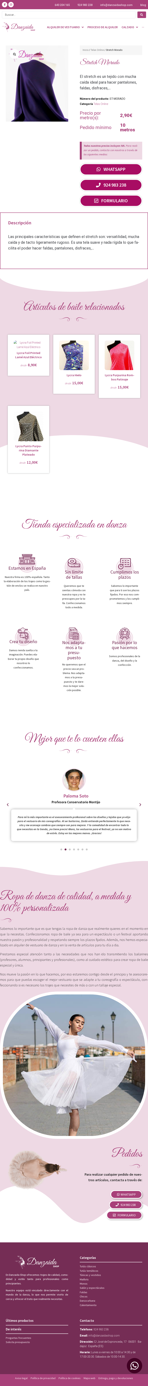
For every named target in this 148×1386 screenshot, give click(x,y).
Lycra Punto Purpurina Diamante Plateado (28, 450)
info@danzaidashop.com (116, 5)
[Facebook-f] (4, 4)
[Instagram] (11, 4)
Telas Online (97, 50)
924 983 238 (84, 5)
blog (143, 5)
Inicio (85, 50)
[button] (14, 54)
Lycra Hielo (74, 375)
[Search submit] (141, 15)
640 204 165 (62, 5)
